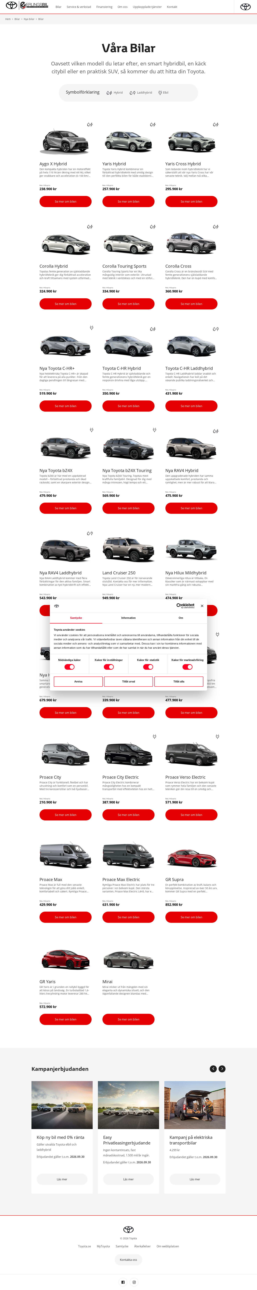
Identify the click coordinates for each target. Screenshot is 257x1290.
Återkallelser (142, 1246)
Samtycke (122, 1246)
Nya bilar (29, 19)
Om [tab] (181, 617)
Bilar (17, 19)
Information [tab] (128, 617)
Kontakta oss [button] (128, 1260)
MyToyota (103, 1246)
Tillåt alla (178, 681)
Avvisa (78, 681)
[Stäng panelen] (202, 606)
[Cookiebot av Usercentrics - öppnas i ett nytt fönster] (179, 606)
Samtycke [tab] (76, 617)
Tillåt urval (128, 681)
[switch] (109, 667)
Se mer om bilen (65, 201)
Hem (8, 19)
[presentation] (213, 1068)
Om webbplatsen (168, 1246)
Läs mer (62, 1179)
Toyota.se (84, 1246)
